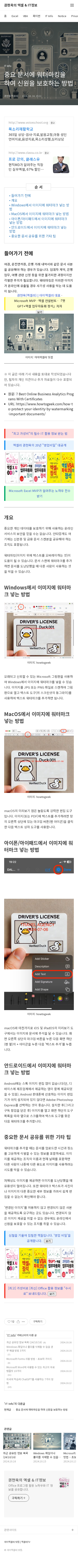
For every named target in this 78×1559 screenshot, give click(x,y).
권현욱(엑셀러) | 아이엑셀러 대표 (39, 295)
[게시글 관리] (23, 1322)
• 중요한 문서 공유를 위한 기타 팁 (32, 236)
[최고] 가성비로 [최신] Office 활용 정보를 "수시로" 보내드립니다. (39, 1291)
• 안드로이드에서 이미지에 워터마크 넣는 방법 (38, 229)
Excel (15, 16)
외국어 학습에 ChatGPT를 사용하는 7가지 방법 (29, 1381)
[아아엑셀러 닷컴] (39, 334)
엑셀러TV (9, 1543)
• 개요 (13, 200)
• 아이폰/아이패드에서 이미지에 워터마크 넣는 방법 (38, 220)
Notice (62, 16)
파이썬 (36, 16)
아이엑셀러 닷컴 (13, 1537)
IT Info (49, 16)
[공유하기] (18, 1322)
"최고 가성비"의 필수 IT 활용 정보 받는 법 (39, 433)
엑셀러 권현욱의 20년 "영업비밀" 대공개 (39, 445)
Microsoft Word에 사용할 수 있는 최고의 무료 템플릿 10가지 (30, 1369)
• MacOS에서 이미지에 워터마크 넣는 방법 (39, 214)
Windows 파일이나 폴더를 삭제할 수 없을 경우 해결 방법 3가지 (29, 1348)
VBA (25, 16)
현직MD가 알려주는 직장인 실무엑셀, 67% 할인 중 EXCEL (27, 166)
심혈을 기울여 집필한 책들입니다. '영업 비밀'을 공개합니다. (40, 1238)
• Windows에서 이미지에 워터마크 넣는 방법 (39, 207)
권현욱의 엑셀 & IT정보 (20, 5)
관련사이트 (10, 1530)
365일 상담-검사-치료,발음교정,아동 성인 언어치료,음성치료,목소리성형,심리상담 (38, 136)
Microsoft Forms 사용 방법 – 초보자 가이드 (29, 1359)
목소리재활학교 (21, 128)
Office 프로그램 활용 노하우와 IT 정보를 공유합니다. (30, 1487)
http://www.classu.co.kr (25, 152)
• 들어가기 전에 (20, 195)
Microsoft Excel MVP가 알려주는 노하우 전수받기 (40, 493)
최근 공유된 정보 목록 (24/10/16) (24, 1342)
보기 (39, 312)
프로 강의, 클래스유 (24, 159)
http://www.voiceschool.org (28, 122)
